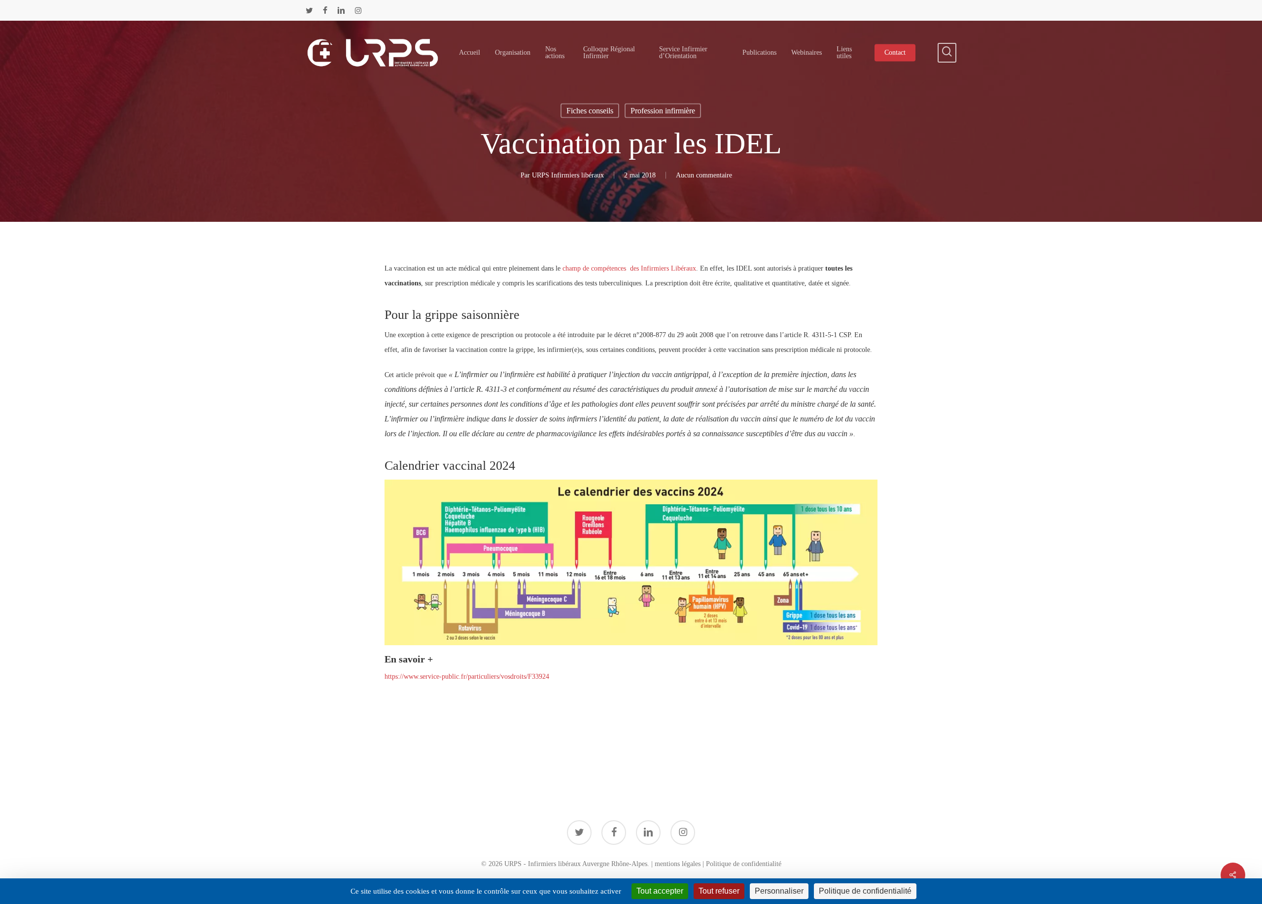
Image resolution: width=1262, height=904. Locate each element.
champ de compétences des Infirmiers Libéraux (629, 268)
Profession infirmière (663, 110)
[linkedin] (341, 10)
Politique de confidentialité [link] (865, 891)
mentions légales (678, 864)
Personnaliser (779, 891)
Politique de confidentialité (743, 864)
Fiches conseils (589, 110)
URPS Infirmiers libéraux (568, 175)
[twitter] (309, 10)
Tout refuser (719, 891)
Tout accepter (659, 891)
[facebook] (325, 10)
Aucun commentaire (704, 175)
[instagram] (358, 10)
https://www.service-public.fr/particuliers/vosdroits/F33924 (467, 676)
